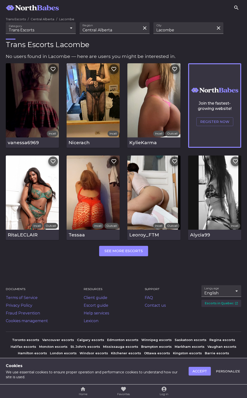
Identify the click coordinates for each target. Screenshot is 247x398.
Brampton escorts (156, 346)
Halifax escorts (23, 346)
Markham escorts (190, 346)
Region (87, 25)
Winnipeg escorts (156, 340)
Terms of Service (22, 297)
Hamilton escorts (32, 353)
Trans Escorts (16, 19)
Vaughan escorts (221, 346)
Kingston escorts (187, 353)
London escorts (63, 353)
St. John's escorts (85, 346)
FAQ (149, 297)
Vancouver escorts (58, 340)
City (159, 25)
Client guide (95, 297)
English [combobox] (211, 293)
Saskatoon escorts (190, 340)
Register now (214, 122)
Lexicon (91, 321)
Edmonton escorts (122, 340)
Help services (96, 313)
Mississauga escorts (120, 346)
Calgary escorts (90, 340)
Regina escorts (222, 340)
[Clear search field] (145, 28)
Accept (199, 371)
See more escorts (123, 251)
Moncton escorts (53, 346)
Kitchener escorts (126, 353)
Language (211, 288)
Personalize (228, 371)
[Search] (236, 8)
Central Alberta (42, 19)
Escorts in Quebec (219, 303)
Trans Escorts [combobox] (21, 30)
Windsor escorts (94, 353)
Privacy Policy (19, 305)
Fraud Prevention (23, 313)
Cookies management (27, 321)
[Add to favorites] (53, 69)
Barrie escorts (217, 353)
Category (15, 26)
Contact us (155, 305)
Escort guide (96, 305)
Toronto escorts (25, 340)
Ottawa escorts (157, 353)
